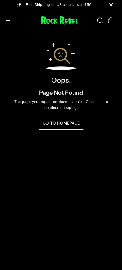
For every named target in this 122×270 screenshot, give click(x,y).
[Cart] (110, 20)
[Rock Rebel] (59, 20)
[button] (9, 20)
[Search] (100, 20)
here (99, 101)
